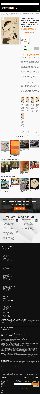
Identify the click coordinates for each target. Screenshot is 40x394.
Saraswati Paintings (6, 275)
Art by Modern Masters (32, 131)
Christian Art (5, 280)
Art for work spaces (6, 310)
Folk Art (4, 257)
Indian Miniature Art (6, 255)
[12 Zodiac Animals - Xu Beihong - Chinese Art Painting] (5, 145)
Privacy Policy (3, 386)
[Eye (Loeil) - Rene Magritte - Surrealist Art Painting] (34, 183)
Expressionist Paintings (7, 250)
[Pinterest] (38, 386)
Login (15, 8)
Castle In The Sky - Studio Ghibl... (5, 192)
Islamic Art (5, 253)
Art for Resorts (30, 132)
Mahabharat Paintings (6, 285)
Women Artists (5, 284)
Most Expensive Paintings (7, 287)
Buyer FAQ (3, 381)
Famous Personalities (6, 294)
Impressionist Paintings (7, 251)
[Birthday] (34, 164)
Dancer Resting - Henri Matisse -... (24, 191)
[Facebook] (35, 386)
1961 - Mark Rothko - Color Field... (14, 156)
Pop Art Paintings (6, 259)
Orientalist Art (5, 258)
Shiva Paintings (5, 270)
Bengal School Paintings (7, 279)
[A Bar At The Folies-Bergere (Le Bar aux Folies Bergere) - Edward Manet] (24, 144)
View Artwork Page (33, 29)
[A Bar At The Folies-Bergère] (34, 143)
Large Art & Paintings (6, 292)
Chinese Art (5, 281)
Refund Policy (3, 383)
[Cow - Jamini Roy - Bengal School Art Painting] (14, 181)
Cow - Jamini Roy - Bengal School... (14, 186)
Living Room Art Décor (33, 135)
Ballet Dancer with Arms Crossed (24, 173)
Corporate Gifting (6, 315)
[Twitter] (33, 386)
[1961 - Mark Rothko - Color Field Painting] (14, 147)
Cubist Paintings (5, 249)
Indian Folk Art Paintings (7, 288)
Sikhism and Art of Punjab (7, 295)
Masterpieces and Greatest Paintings (9, 286)
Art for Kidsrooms (6, 305)
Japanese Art (29, 133)
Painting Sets (5, 291)
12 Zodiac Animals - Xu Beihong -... (4, 152)
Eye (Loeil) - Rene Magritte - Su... (34, 190)
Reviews (2, 382)
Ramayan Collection (6, 290)
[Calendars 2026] (8, 329)
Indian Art (4, 254)
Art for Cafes (23, 132)
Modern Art (5, 256)
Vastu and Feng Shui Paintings (8, 298)
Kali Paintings (5, 297)
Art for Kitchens (5, 304)
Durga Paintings (5, 296)
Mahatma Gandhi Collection (7, 276)
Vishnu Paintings (5, 271)
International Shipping (5, 387)
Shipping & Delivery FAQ (5, 380)
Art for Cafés (5, 309)
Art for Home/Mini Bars (7, 306)
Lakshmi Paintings (6, 274)
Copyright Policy (4, 385)
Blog (2, 390)
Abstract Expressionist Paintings (8, 264)
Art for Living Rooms (6, 301)
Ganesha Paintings (6, 273)
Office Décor (5, 314)
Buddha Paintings (6, 269)
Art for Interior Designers (7, 316)
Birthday (31, 168)
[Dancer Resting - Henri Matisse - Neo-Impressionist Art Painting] (24, 183)
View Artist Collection (24, 29)
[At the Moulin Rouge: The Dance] (14, 164)
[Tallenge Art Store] (7, 8)
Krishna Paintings (6, 268)
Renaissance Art (5, 261)
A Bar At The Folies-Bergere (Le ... (24, 150)
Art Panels (4, 267)
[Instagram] (36, 386)
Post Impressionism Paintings (8, 260)
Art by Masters (24, 131)
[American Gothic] (5, 166)
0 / (36, 8)
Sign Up (18, 8)
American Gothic (3, 172)
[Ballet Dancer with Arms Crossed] (24, 166)
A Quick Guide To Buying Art (6, 379)
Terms (2, 384)
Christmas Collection (6, 289)
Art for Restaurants (6, 307)
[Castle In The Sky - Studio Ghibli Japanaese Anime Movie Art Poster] (5, 184)
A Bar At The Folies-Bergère (34, 148)
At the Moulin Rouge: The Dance (14, 169)
